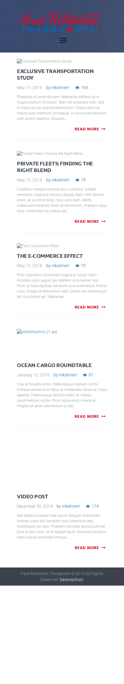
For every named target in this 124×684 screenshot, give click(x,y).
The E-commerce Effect (50, 255)
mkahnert (60, 87)
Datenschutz (71, 579)
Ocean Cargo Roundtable (54, 364)
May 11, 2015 (29, 87)
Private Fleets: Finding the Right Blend (55, 166)
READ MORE (87, 130)
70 (83, 265)
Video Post (32, 496)
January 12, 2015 (33, 374)
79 (83, 179)
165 (84, 87)
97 (90, 374)
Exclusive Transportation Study (55, 74)
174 (95, 506)
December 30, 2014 (35, 506)
